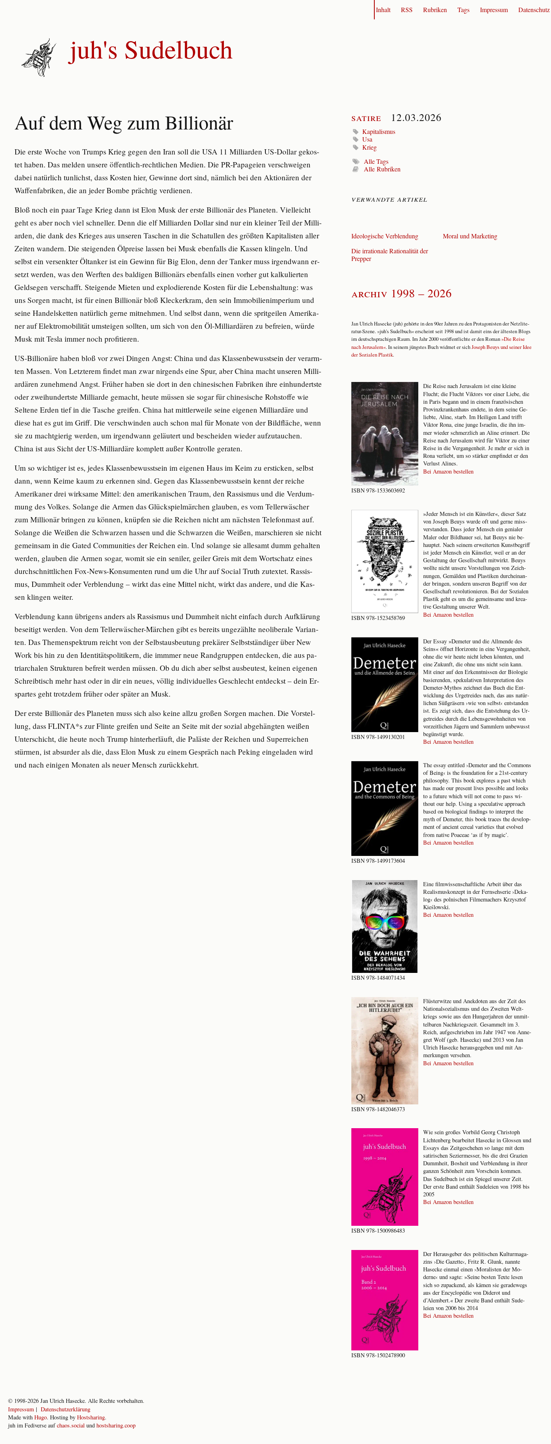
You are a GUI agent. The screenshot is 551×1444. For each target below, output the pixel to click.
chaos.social (71, 1425)
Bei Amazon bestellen (448, 471)
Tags (463, 9)
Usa (367, 139)
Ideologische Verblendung (384, 236)
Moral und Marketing (470, 236)
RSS (407, 9)
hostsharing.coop (116, 1425)
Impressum (494, 9)
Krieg (369, 147)
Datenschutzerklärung (65, 1409)
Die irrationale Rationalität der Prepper (389, 254)
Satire (366, 117)
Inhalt (383, 9)
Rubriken (435, 9)
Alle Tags (376, 161)
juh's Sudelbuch (151, 48)
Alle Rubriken (382, 169)
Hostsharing (91, 1417)
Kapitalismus (378, 131)
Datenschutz (534, 9)
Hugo (40, 1417)
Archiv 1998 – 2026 (401, 292)
